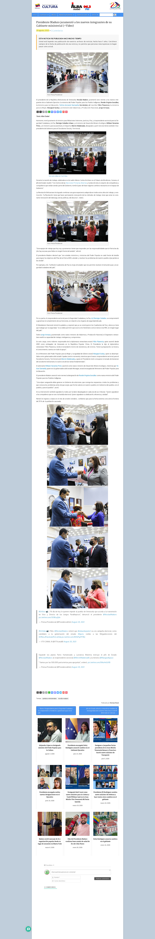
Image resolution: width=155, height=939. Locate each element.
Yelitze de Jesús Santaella (69, 105)
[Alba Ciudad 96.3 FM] (77, 6)
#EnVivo (42, 611)
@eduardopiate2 (84, 631)
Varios (94, 15)
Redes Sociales (82, 15)
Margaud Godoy (99, 354)
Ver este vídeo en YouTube (58, 176)
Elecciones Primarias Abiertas (76, 183)
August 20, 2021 (78, 622)
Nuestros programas (66, 15)
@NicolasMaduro (110, 614)
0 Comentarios (57, 30)
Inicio (35, 15)
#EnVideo (42, 631)
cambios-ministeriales (49, 698)
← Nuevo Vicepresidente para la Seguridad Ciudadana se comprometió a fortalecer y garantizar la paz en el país (55, 711)
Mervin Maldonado (68, 359)
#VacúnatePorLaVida (53, 637)
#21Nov (41, 637)
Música (54, 15)
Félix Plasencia (98, 342)
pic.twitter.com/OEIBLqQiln (49, 617)
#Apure (81, 634)
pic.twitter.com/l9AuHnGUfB (99, 662)
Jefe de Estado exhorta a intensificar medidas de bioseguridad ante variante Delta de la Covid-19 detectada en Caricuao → (101, 711)
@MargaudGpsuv (106, 658)
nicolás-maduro (63, 698)
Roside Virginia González (87, 375)
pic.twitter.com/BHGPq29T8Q (73, 637)
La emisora (43, 15)
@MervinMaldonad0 (81, 658)
